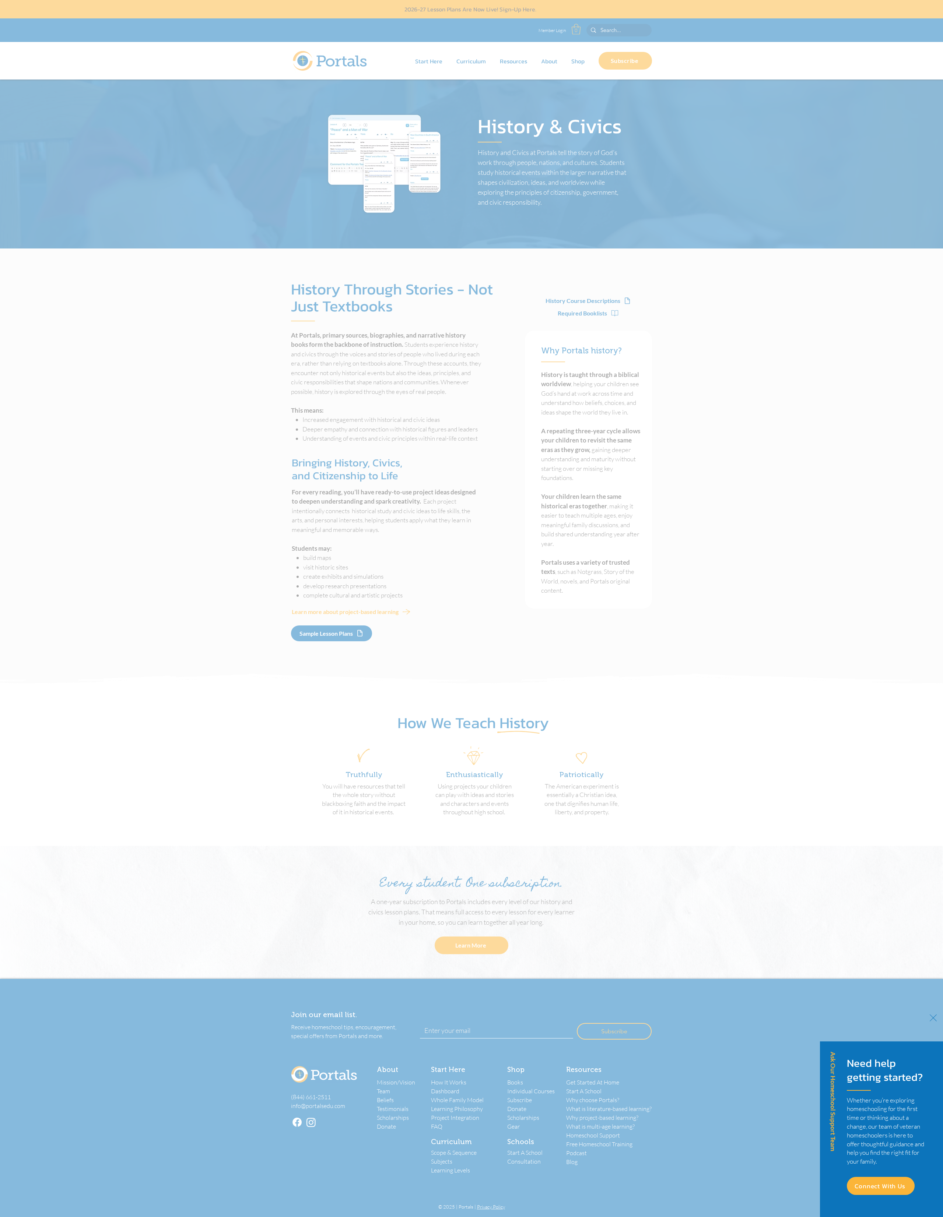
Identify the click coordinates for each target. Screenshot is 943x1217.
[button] (933, 1018)
